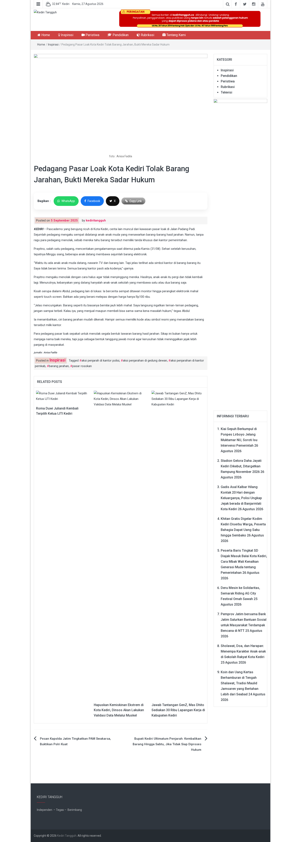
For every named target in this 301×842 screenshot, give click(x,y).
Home (45, 35)
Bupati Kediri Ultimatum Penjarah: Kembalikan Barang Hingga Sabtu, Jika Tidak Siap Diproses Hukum (167, 744)
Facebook (94, 201)
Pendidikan (120, 35)
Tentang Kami (176, 35)
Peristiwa (92, 35)
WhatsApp (68, 201)
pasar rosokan (82, 366)
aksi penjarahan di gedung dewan (145, 360)
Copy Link (135, 201)
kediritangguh (96, 220)
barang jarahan (59, 366)
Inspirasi (66, 35)
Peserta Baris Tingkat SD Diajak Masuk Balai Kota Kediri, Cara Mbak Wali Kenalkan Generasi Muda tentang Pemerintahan (244, 562)
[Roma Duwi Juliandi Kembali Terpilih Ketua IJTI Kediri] (63, 396)
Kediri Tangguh (66, 835)
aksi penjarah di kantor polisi (100, 360)
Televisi (226, 92)
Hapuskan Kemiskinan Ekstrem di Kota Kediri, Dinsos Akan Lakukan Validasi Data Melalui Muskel (119, 710)
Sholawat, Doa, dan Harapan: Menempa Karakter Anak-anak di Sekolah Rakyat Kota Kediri (243, 651)
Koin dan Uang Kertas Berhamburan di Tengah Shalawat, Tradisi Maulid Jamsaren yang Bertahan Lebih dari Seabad (239, 683)
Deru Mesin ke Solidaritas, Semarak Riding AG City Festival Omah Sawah (240, 593)
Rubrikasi (147, 35)
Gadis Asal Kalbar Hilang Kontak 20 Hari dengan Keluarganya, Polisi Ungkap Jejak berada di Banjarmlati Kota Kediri (241, 498)
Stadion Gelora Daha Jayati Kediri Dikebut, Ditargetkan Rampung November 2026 (241, 466)
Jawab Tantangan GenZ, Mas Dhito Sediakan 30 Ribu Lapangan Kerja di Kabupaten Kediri (178, 710)
